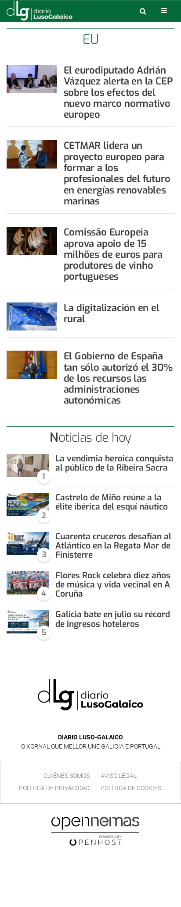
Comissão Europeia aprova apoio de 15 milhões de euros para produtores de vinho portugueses (113, 254)
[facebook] (83, 724)
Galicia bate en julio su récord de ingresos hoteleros (112, 619)
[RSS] (110, 724)
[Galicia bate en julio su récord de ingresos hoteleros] (28, 621)
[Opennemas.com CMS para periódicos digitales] (95, 831)
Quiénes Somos (66, 775)
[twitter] (97, 724)
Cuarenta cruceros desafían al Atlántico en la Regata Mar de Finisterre (113, 545)
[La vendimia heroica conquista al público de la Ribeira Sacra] (28, 466)
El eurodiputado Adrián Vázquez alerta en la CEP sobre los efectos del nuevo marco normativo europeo (118, 92)
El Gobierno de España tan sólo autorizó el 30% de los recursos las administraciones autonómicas (118, 378)
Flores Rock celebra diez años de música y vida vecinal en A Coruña (112, 584)
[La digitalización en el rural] (32, 316)
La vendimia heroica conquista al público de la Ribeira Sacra (114, 463)
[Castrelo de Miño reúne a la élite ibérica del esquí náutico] (28, 505)
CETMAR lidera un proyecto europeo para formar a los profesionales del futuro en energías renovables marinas (117, 173)
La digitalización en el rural (111, 313)
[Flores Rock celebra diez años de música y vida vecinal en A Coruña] (28, 582)
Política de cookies (131, 787)
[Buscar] (142, 10)
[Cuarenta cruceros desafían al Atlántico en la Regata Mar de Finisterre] (28, 543)
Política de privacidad (54, 787)
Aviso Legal (119, 775)
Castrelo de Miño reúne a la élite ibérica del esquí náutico (111, 502)
